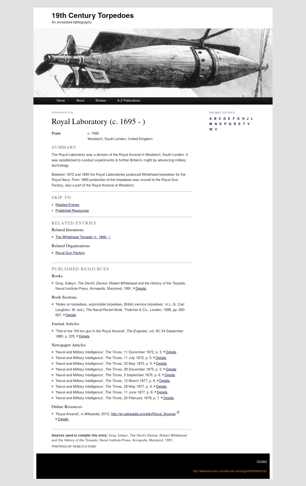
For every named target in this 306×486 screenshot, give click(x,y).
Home (61, 100)
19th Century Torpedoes (93, 15)
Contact (262, 461)
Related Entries (67, 204)
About (80, 100)
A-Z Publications (128, 100)
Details (141, 288)
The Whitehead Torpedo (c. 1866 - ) (82, 236)
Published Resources (72, 210)
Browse (101, 100)
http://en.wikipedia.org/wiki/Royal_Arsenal (143, 413)
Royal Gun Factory (70, 252)
